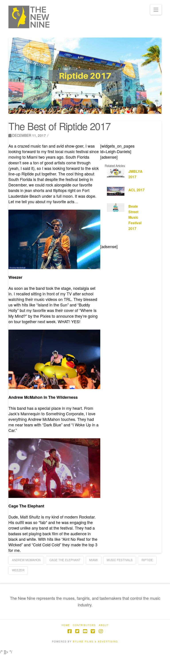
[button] (156, 9)
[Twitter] (77, 631)
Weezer (18, 570)
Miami (93, 560)
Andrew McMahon (26, 560)
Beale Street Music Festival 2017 (134, 217)
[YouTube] (85, 631)
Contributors (84, 625)
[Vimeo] (93, 631)
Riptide (147, 560)
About (104, 625)
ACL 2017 (136, 189)
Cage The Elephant (64, 560)
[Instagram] (101, 631)
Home (66, 625)
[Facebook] (69, 631)
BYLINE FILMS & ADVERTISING (95, 641)
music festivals (120, 560)
